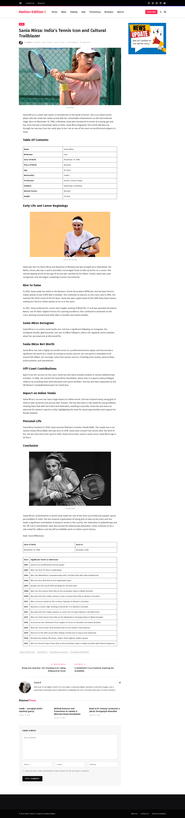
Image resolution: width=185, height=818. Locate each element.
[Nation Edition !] (32, 12)
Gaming (74, 12)
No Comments (74, 42)
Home (54, 12)
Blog (22, 24)
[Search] (164, 12)
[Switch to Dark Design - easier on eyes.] (160, 12)
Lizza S (29, 42)
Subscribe (151, 12)
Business (109, 12)
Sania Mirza (42, 652)
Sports (120, 12)
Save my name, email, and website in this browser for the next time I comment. (57, 771)
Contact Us (30, 3)
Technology (95, 12)
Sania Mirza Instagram (59, 652)
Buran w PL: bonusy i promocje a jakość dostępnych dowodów (104, 710)
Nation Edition (50, 814)
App (83, 12)
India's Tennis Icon (27, 652)
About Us (41, 3)
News (63, 12)
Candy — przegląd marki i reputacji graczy (31, 710)
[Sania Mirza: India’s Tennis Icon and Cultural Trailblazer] (70, 76)
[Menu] (20, 3)
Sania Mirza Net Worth (80, 652)
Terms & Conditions (159, 814)
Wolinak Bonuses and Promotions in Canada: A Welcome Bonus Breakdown (67, 711)
